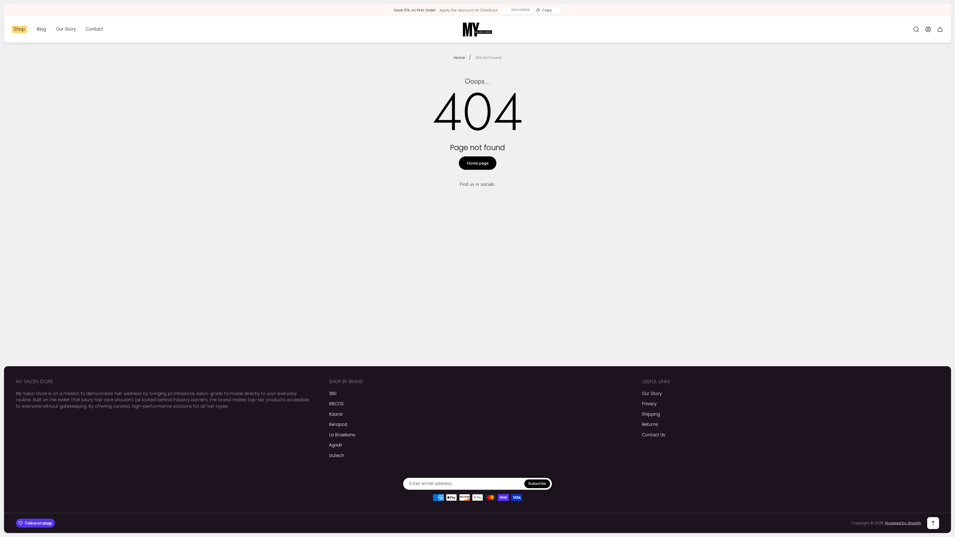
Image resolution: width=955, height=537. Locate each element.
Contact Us (653, 435)
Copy (547, 10)
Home (459, 57)
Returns (650, 424)
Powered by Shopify (903, 523)
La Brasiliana (342, 435)
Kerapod (338, 424)
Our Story (652, 394)
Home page (477, 163)
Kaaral (335, 414)
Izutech (336, 455)
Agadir (335, 445)
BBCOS (336, 404)
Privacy (649, 404)
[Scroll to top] (933, 523)
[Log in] (928, 29)
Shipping (651, 414)
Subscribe (537, 483)
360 (332, 394)
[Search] (916, 29)
